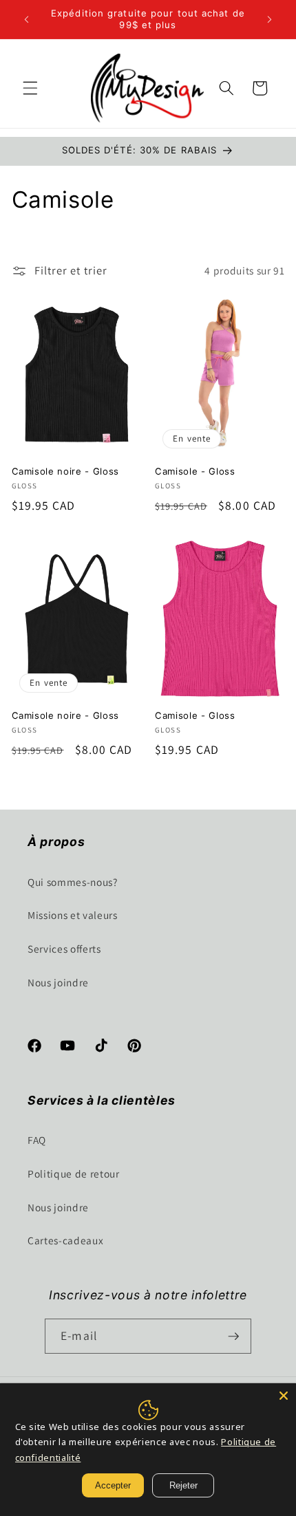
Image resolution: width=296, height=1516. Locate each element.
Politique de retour (74, 1173)
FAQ (37, 1140)
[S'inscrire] (233, 1336)
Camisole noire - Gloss (66, 471)
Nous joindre (58, 982)
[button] (30, 88)
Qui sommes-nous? (73, 882)
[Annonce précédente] (27, 19)
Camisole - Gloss (195, 471)
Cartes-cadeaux (65, 1240)
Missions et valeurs (73, 915)
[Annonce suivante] (270, 19)
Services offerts (64, 948)
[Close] (283, 1396)
